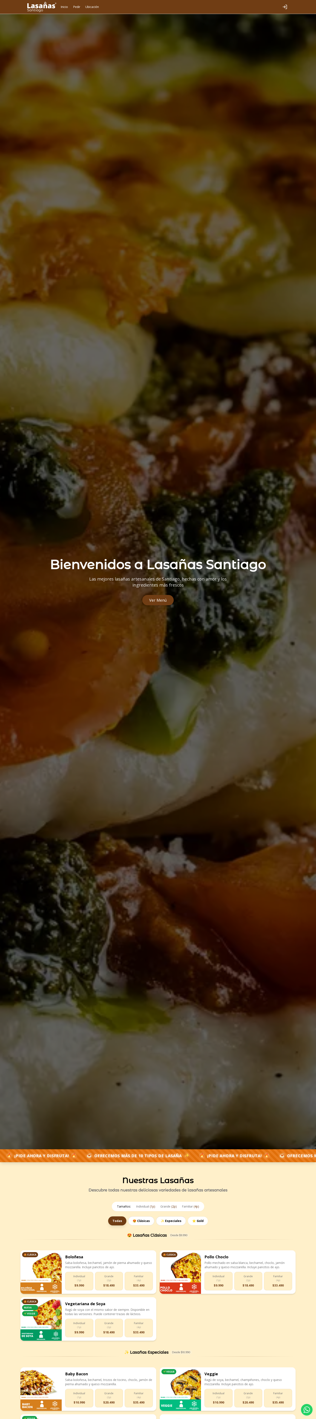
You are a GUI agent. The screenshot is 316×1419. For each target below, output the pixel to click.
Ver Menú (158, 600)
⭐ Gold (198, 1221)
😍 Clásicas (141, 1221)
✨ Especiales (171, 1221)
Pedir (76, 7)
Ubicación (92, 7)
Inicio (64, 7)
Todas (117, 1221)
